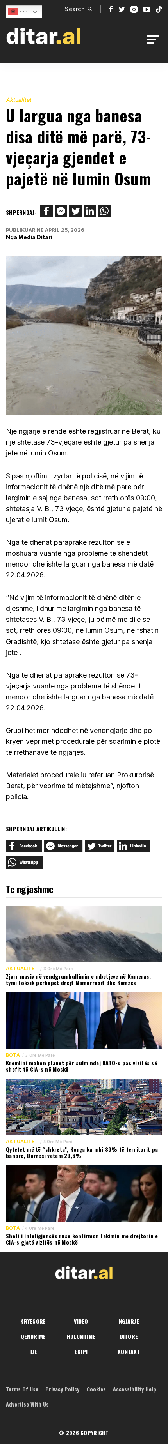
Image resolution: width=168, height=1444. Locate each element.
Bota (13, 1055)
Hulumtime (81, 1336)
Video (81, 1321)
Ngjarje (129, 1321)
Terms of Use (22, 1389)
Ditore (129, 1336)
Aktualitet (18, 99)
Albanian (23, 11)
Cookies (96, 1389)
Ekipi (81, 1351)
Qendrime (33, 1336)
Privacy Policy (62, 1389)
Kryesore (33, 1321)
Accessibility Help (134, 1389)
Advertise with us (27, 1404)
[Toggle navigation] (155, 39)
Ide (33, 1351)
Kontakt (129, 1351)
